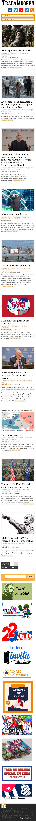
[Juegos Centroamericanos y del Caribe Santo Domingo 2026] (17, 619)
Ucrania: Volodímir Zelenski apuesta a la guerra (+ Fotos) (16, 485)
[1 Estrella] (2, 57)
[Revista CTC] (17, 761)
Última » (14, 567)
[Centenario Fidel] (17, 599)
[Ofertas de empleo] (18, 697)
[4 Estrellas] (6, 57)
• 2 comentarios (13, 439)
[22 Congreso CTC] (17, 642)
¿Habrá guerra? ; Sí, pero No (16, 50)
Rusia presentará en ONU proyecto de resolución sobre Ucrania (17, 375)
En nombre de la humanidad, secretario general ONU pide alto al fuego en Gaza (16, 104)
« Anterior (5, 564)
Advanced (7, 578)
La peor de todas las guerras (16, 265)
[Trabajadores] (3, 806)
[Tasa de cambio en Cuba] (17, 780)
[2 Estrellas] (3, 57)
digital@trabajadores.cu (25, 818)
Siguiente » (5, 567)
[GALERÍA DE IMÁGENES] (17, 734)
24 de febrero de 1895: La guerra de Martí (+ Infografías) (17, 539)
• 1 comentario (16, 169)
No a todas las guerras (12, 435)
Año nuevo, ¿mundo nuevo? (15, 214)
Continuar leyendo (15, 67)
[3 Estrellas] (5, 57)
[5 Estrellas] (8, 57)
